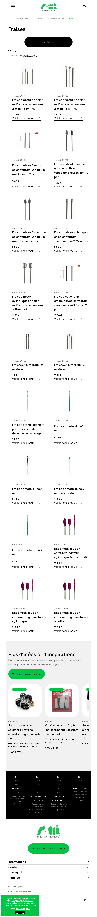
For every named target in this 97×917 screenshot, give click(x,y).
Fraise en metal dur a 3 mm (27, 552)
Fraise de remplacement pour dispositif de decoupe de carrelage (28, 429)
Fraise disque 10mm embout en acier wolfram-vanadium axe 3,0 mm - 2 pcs (71, 303)
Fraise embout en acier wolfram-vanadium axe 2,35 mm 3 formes (69, 104)
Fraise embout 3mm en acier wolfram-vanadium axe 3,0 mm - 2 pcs (28, 170)
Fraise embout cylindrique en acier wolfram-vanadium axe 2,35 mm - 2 (27, 303)
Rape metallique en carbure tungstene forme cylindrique (29, 617)
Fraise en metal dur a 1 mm (68, 428)
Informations (17, 862)
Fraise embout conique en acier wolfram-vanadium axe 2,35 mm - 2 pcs (71, 170)
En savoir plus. (23, 908)
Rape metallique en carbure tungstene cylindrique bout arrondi (70, 553)
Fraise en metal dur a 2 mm (27, 491)
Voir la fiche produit (23, 118)
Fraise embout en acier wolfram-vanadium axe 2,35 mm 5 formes (27, 104)
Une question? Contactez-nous (48, 848)
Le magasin (15, 872)
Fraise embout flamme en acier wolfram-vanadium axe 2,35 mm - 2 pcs (29, 237)
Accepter (20, 913)
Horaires (14, 878)
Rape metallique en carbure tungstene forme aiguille (71, 617)
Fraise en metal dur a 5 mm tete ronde (69, 491)
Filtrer (50, 41)
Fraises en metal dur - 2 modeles (27, 367)
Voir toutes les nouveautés (26, 673)
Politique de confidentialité (19, 892)
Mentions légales (15, 886)
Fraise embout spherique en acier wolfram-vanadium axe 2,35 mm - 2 (71, 237)
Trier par (13, 55)
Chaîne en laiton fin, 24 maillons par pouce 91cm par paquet (61, 730)
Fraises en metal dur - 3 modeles (69, 367)
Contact (14, 867)
